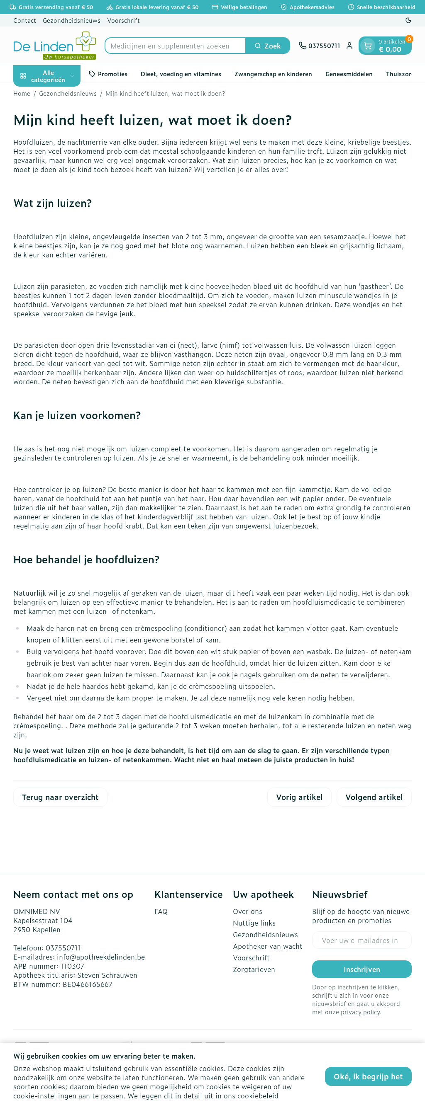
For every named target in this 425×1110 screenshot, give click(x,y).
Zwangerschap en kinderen (273, 73)
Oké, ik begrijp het (368, 1076)
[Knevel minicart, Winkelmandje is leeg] (367, 45)
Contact (24, 20)
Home (21, 93)
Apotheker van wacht (268, 945)
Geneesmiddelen (349, 73)
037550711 (63, 947)
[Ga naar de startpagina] (54, 45)
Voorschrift (123, 20)
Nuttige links (254, 922)
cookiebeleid (257, 1095)
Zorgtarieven (254, 969)
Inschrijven (362, 969)
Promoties (112, 73)
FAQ (161, 911)
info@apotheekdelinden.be (101, 957)
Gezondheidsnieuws (71, 20)
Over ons (247, 911)
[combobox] (175, 45)
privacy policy (360, 1011)
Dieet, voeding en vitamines (181, 73)
